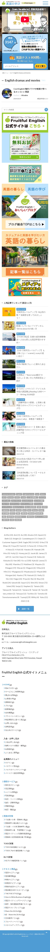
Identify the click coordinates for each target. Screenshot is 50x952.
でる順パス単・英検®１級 (15, 820)
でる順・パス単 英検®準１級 (16, 827)
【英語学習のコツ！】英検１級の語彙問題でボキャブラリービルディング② (31, 428)
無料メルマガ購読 (12, 746)
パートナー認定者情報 (13, 773)
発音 (29, 510)
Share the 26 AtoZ (12, 911)
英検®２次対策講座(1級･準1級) (17, 837)
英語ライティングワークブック (17, 900)
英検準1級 (39, 513)
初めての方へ (10, 688)
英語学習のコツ (20, 517)
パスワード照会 (11, 766)
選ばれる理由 (10, 695)
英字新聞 (5, 513)
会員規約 (8, 749)
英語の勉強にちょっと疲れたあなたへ (31, 364)
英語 (4, 517)
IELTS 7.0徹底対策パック (14, 861)
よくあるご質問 (11, 753)
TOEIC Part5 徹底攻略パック (16, 851)
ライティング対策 (27, 504)
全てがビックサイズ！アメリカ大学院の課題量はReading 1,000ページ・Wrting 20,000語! (31, 390)
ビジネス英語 (39, 501)
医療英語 (5, 510)
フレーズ (5, 504)
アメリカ (42, 497)
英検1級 (24, 513)
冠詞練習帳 (9, 876)
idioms (43, 494)
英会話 (35, 510)
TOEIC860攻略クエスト (14, 847)
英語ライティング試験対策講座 (17, 834)
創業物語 (8, 709)
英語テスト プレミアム (14, 907)
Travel (23, 497)
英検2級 (31, 513)
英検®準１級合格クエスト (15, 823)
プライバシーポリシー (13, 716)
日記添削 (8, 788)
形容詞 (19, 510)
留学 (24, 510)
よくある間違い (32, 497)
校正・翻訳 (9, 809)
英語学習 (10, 517)
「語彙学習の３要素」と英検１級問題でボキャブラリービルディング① (31, 404)
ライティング (14, 504)
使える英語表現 (30, 507)
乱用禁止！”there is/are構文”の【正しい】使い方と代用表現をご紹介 (31, 376)
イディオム (6, 501)
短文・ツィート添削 (13, 799)
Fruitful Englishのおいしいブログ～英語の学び (27, 934)
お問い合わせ (10, 723)
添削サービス (9, 781)
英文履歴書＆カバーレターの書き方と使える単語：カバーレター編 (31, 451)
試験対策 (5, 520)
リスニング (38, 504)
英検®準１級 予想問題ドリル (17, 830)
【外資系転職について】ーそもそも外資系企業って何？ (31, 475)
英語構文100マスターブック (16, 890)
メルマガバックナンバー (14, 770)
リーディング (7, 507)
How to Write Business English (17, 897)
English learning (28, 494)
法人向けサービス (12, 730)
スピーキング (16, 501)
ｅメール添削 (10, 792)
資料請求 (8, 727)
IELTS (4, 497)
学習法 (12, 510)
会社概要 (8, 713)
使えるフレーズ (18, 507)
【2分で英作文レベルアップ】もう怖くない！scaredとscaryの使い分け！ (30, 352)
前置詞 (44, 507)
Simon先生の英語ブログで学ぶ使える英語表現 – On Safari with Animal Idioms (30, 463)
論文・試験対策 (11, 802)
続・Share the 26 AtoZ (14, 914)
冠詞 (39, 507)
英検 (18, 513)
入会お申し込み (11, 742)
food (37, 494)
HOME (7, 684)
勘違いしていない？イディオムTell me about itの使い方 (30, 326)
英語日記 (30, 517)
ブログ (7, 706)
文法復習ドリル (11, 918)
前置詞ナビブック (12, 883)
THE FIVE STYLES (12, 893)
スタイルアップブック (13, 925)
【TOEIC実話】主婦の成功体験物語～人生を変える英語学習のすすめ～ (31, 338)
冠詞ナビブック (11, 872)
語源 (11, 520)
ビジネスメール (27, 501)
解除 (22, 746)
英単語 (41, 510)
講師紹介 (8, 702)
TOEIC (17, 497)
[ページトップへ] (46, 932)
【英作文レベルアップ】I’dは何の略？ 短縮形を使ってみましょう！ (31, 313)
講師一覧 (25, 609)
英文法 (12, 513)
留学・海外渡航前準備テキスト (17, 904)
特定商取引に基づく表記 (14, 720)
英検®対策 (8, 816)
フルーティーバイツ (13, 921)
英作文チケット (11, 785)
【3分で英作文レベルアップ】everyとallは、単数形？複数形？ (30, 416)
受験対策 (8, 806)
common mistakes (9, 494)
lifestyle (10, 497)
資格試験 (18, 520)
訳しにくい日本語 (41, 517)
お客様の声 (9, 699)
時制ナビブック (11, 879)
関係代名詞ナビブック (13, 886)
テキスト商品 (9, 869)
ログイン (8, 763)
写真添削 (8, 795)
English (19, 494)
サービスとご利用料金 (13, 692)
